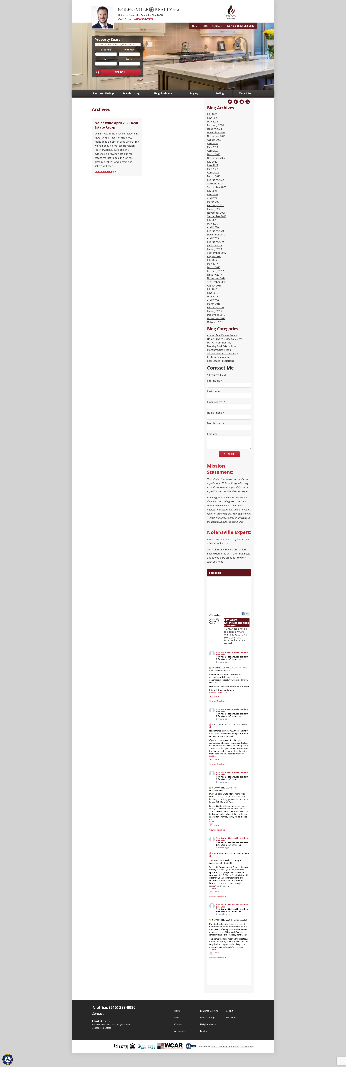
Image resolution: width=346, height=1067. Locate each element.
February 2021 (215, 205)
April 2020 (213, 227)
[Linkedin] (241, 102)
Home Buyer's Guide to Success (225, 339)
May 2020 (212, 223)
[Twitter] (230, 102)
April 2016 (213, 300)
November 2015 (216, 318)
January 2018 (214, 249)
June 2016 (212, 292)
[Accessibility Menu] (8, 1059)
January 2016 (214, 311)
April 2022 (213, 172)
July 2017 (212, 260)
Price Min (106, 49)
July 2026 (212, 114)
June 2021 (212, 194)
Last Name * (214, 391)
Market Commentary (219, 342)
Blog (205, 25)
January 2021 (214, 209)
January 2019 (214, 245)
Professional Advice (218, 357)
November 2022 (216, 158)
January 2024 (214, 128)
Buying (194, 93)
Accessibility (180, 1031)
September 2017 (216, 252)
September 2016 (216, 282)
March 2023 (213, 154)
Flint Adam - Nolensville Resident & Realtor (232, 653)
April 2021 (213, 198)
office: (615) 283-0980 (241, 25)
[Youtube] (247, 102)
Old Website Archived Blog (222, 353)
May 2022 (212, 169)
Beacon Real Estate (218, 692)
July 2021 (212, 190)
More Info (245, 93)
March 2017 (213, 267)
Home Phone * (215, 412)
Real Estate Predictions (220, 360)
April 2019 (213, 238)
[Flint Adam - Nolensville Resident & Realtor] (215, 619)
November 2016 (216, 278)
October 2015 (215, 322)
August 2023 (214, 139)
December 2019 (216, 234)
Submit (229, 454)
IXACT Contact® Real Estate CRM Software (232, 1046)
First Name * (214, 380)
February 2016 (215, 307)
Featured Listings (103, 93)
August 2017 (214, 256)
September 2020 (216, 216)
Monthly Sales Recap (219, 349)
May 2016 (212, 296)
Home (195, 25)
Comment (213, 434)
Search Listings (132, 93)
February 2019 (215, 241)
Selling (220, 93)
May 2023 (212, 147)
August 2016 (214, 285)
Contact (217, 25)
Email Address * (216, 402)
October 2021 (215, 183)
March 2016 (213, 303)
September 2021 (216, 187)
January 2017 (214, 274)
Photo (216, 696)
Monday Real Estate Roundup (224, 346)
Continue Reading (104, 171)
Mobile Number (216, 423)
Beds (105, 59)
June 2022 (212, 165)
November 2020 (216, 212)
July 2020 (212, 220)
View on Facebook (217, 701)
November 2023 (216, 136)
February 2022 (215, 179)
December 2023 (216, 132)
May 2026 (212, 121)
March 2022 (213, 176)
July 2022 (212, 161)
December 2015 (216, 314)
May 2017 (212, 263)
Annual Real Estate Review (222, 335)
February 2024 (215, 125)
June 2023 (212, 143)
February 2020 (215, 230)
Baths (129, 59)
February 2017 (215, 271)
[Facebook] (236, 102)
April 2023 (213, 150)
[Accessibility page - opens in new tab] (192, 1047)
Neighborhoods (163, 93)
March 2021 (213, 201)
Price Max (129, 49)
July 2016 (212, 289)
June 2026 (212, 117)
